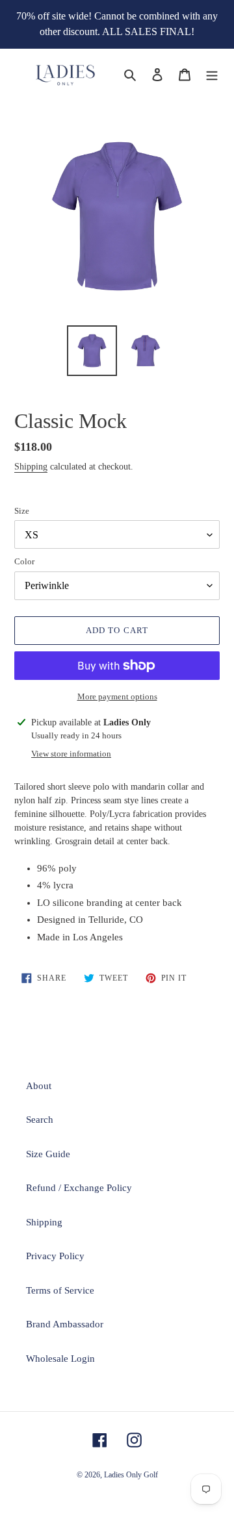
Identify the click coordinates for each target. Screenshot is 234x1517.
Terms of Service (60, 1290)
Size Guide (48, 1154)
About (38, 1086)
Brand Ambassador (64, 1324)
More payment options (117, 696)
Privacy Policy (55, 1256)
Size (21, 511)
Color (24, 561)
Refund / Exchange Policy (79, 1188)
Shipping (30, 466)
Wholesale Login (60, 1358)
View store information (71, 753)
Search (39, 1119)
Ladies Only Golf (131, 1474)
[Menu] (212, 74)
